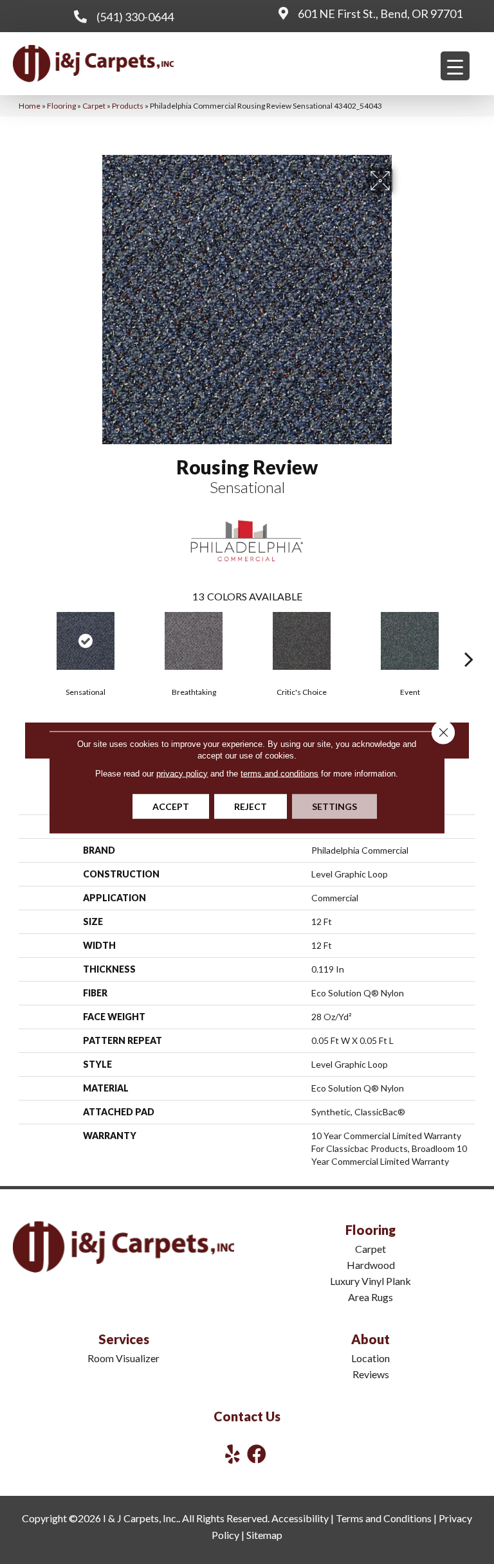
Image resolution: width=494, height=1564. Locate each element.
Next (469, 639)
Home (30, 106)
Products (127, 106)
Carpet (93, 106)
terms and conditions (279, 773)
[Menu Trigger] (455, 65)
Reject (250, 805)
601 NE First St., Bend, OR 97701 (380, 13)
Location (370, 1358)
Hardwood (371, 1265)
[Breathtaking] (194, 641)
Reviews (370, 1374)
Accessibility (300, 1518)
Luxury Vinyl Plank (370, 1281)
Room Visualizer (123, 1358)
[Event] (410, 641)
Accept (170, 805)
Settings (334, 805)
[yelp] (232, 1454)
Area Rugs (370, 1297)
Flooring (61, 106)
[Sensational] (86, 641)
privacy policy (182, 773)
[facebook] (256, 1454)
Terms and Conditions (384, 1518)
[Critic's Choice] (302, 641)
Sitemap (264, 1535)
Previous (25, 639)
